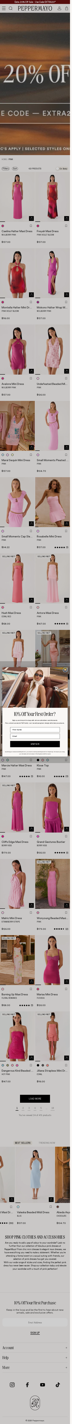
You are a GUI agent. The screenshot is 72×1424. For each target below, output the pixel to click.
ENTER (35, 744)
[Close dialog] (65, 670)
